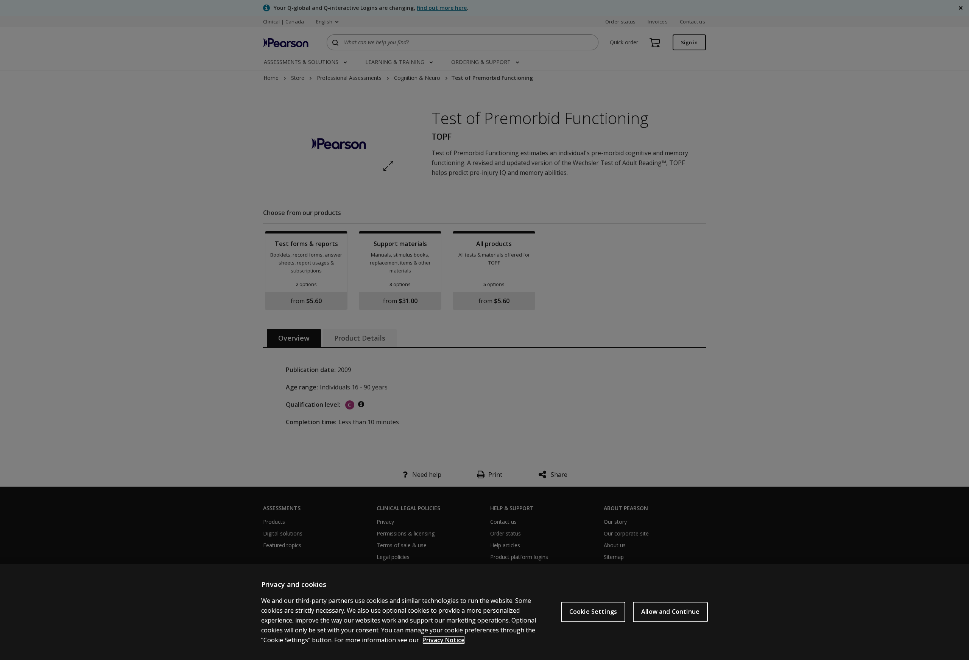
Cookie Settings (593, 611)
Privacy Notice (443, 640)
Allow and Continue (670, 611)
